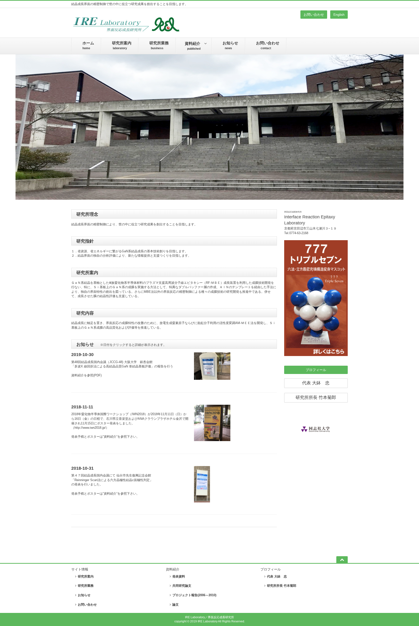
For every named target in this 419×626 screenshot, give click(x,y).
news (230, 45)
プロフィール (316, 370)
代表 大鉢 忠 (316, 382)
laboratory (121, 45)
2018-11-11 (82, 406)
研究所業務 (86, 585)
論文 (175, 604)
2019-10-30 (82, 354)
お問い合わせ (314, 14)
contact (267, 45)
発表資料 (178, 576)
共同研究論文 (181, 585)
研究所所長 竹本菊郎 (316, 397)
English (339, 14)
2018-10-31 (82, 468)
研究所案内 (86, 576)
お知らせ (84, 595)
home (88, 45)
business (159, 45)
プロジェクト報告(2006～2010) (194, 595)
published (192, 45)
